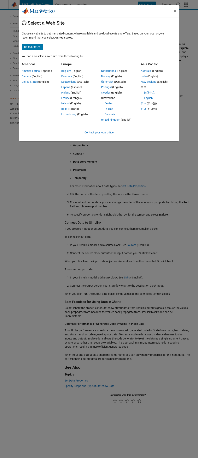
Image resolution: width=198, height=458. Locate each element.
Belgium (66, 70)
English (108, 108)
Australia (146, 70)
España (65, 87)
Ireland (65, 103)
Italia (64, 108)
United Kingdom (110, 119)
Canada (26, 76)
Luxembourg (69, 114)
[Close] (175, 11)
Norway (106, 76)
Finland (65, 92)
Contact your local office (99, 132)
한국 (143, 108)
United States (30, 81)
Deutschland (68, 81)
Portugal (106, 87)
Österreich (107, 81)
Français (109, 114)
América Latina (31, 70)
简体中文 (149, 92)
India (144, 76)
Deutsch (109, 103)
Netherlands (108, 70)
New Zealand (148, 81)
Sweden (106, 92)
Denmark (66, 76)
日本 (143, 103)
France (65, 98)
